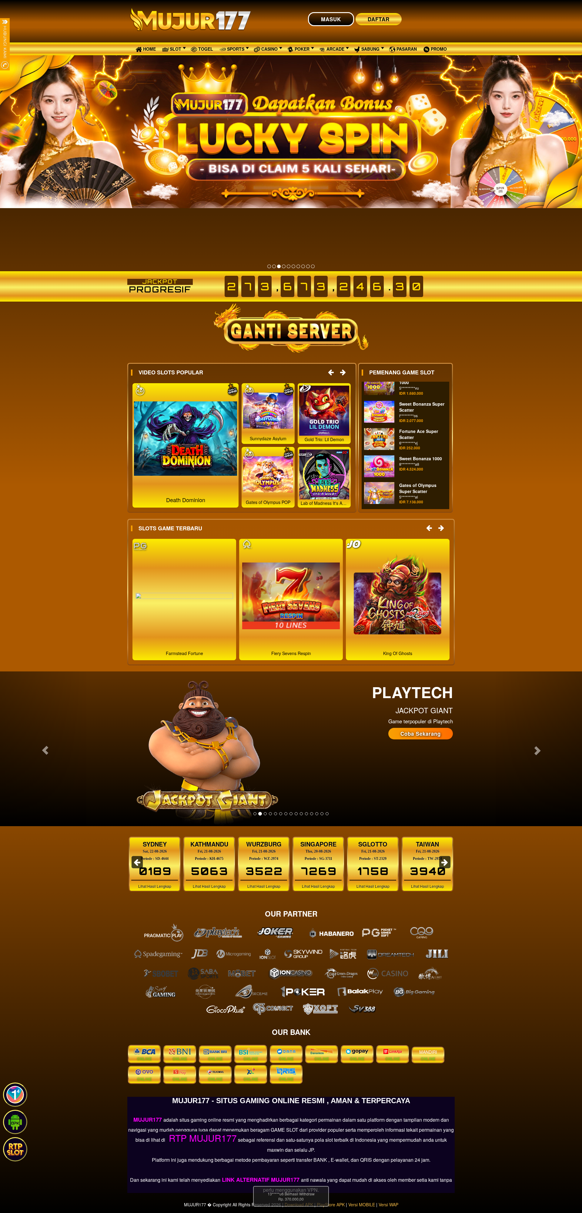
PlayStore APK (331, 1204)
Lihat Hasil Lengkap (154, 886)
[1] (269, 266)
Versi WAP (388, 1204)
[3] (279, 266)
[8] (303, 266)
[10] (313, 266)
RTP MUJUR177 (201, 1137)
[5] (288, 266)
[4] (284, 266)
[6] (293, 266)
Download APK (299, 1204)
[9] (308, 266)
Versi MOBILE (361, 1204)
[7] (298, 266)
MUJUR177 (148, 1119)
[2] (274, 266)
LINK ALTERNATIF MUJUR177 (260, 1180)
